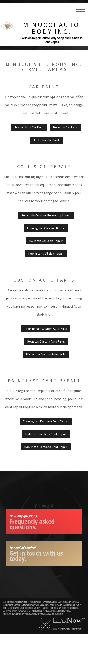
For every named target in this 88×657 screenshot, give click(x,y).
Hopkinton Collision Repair (46, 254)
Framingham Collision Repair (46, 228)
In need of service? (36, 554)
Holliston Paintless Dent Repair (46, 434)
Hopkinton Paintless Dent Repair (45, 447)
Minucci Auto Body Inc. (51, 28)
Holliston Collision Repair (46, 241)
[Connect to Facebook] (36, 506)
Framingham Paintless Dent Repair (46, 421)
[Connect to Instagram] (48, 506)
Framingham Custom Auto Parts (46, 329)
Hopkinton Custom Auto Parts (46, 354)
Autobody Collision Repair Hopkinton (46, 215)
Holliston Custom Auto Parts (46, 341)
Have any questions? (32, 522)
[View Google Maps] (52, 506)
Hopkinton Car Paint (46, 140)
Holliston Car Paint (65, 127)
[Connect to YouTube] (44, 506)
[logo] (7, 25)
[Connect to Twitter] (39, 506)
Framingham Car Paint (29, 127)
